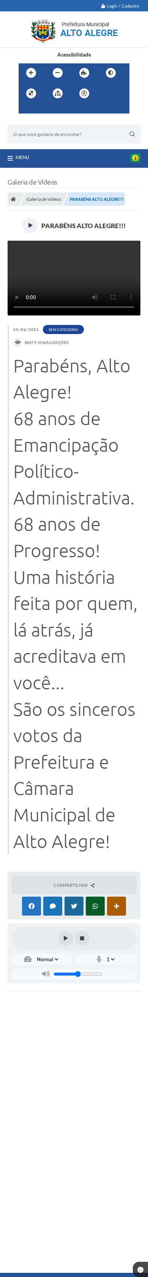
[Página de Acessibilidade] (84, 93)
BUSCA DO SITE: (30, 121)
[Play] (66, 938)
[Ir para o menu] (26, 109)
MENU (22, 157)
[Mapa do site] (57, 93)
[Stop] (82, 938)
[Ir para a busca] (42, 109)
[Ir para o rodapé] (59, 109)
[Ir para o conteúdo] (105, 93)
